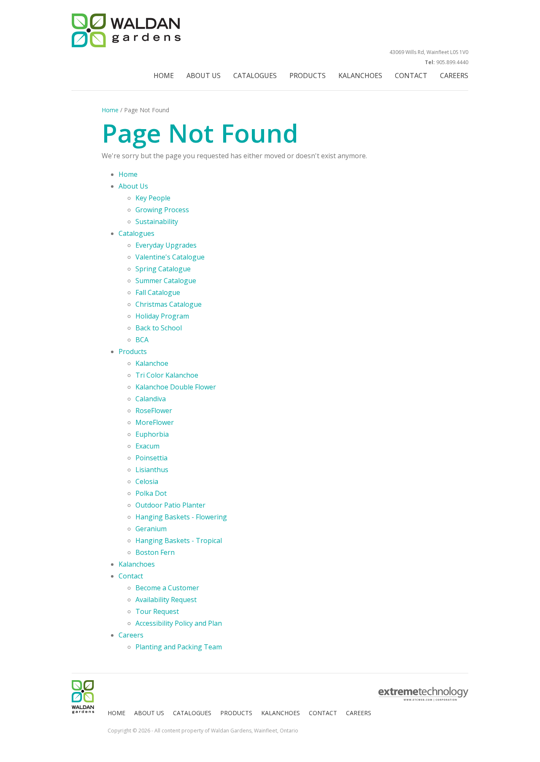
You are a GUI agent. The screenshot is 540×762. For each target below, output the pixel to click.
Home (110, 110)
